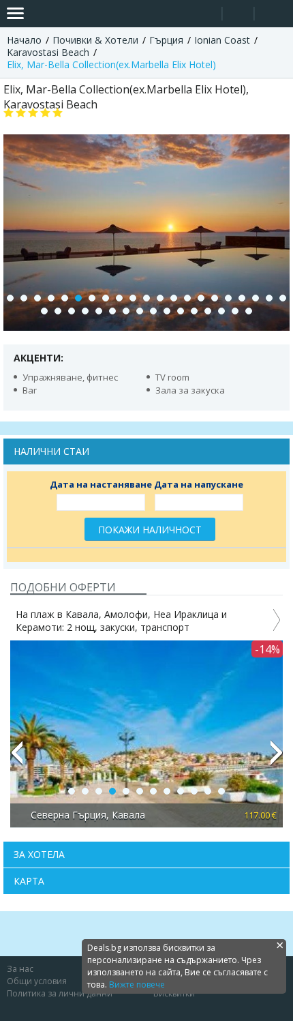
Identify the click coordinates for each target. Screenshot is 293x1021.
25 (85, 311)
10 (132, 298)
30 (153, 311)
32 (180, 311)
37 (248, 311)
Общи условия (37, 981)
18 (241, 298)
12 (160, 298)
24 (71, 311)
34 (207, 311)
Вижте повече (137, 984)
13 (173, 298)
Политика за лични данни (59, 993)
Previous (16, 758)
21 (282, 298)
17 (228, 298)
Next (277, 758)
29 (139, 311)
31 (167, 311)
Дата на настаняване (101, 484)
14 (187, 298)
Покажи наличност (150, 529)
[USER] (239, 15)
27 (112, 311)
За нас (20, 969)
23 (58, 311)
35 (221, 311)
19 (255, 298)
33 (194, 311)
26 (98, 311)
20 (269, 298)
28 (126, 311)
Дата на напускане (198, 484)
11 (146, 298)
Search (206, 14)
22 (44, 311)
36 (235, 311)
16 (214, 298)
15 (201, 298)
